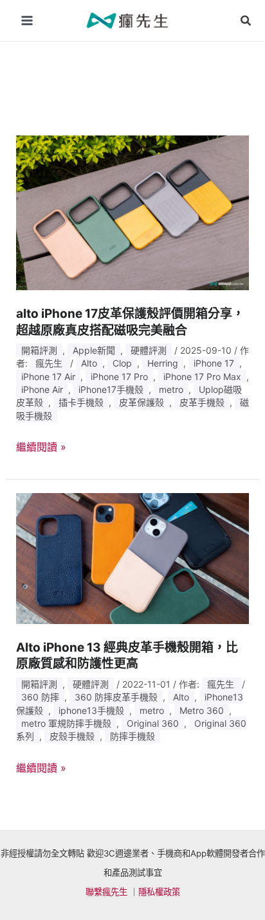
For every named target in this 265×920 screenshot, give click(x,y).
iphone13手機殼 (91, 710)
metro (171, 389)
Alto (89, 363)
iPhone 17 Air (48, 376)
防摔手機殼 (132, 736)
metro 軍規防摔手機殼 (66, 723)
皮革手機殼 (201, 402)
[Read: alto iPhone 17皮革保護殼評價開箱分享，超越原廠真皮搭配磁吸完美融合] (133, 211)
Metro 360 (201, 710)
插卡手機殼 (81, 402)
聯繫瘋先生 (106, 892)
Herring (162, 363)
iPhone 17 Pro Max (202, 376)
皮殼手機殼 (72, 736)
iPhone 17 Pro (119, 376)
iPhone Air (42, 389)
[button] (246, 21)
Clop (122, 363)
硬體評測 (149, 350)
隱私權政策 (159, 892)
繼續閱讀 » (41, 447)
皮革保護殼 (141, 402)
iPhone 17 (214, 363)
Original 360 (153, 723)
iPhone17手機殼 (110, 389)
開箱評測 (39, 350)
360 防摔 (40, 696)
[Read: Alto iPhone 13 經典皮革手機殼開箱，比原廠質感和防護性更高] (133, 557)
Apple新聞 (94, 350)
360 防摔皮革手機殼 (116, 696)
